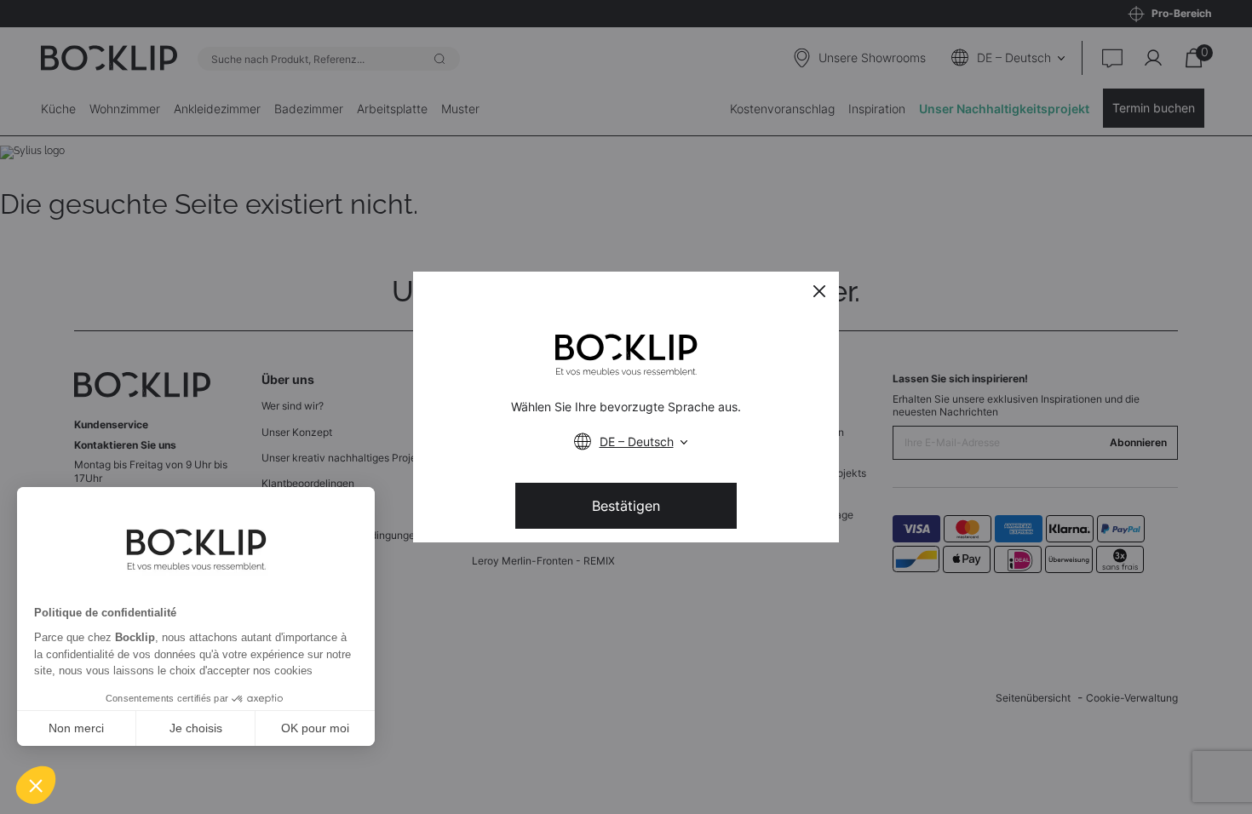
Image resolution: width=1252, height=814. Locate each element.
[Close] (819, 291)
